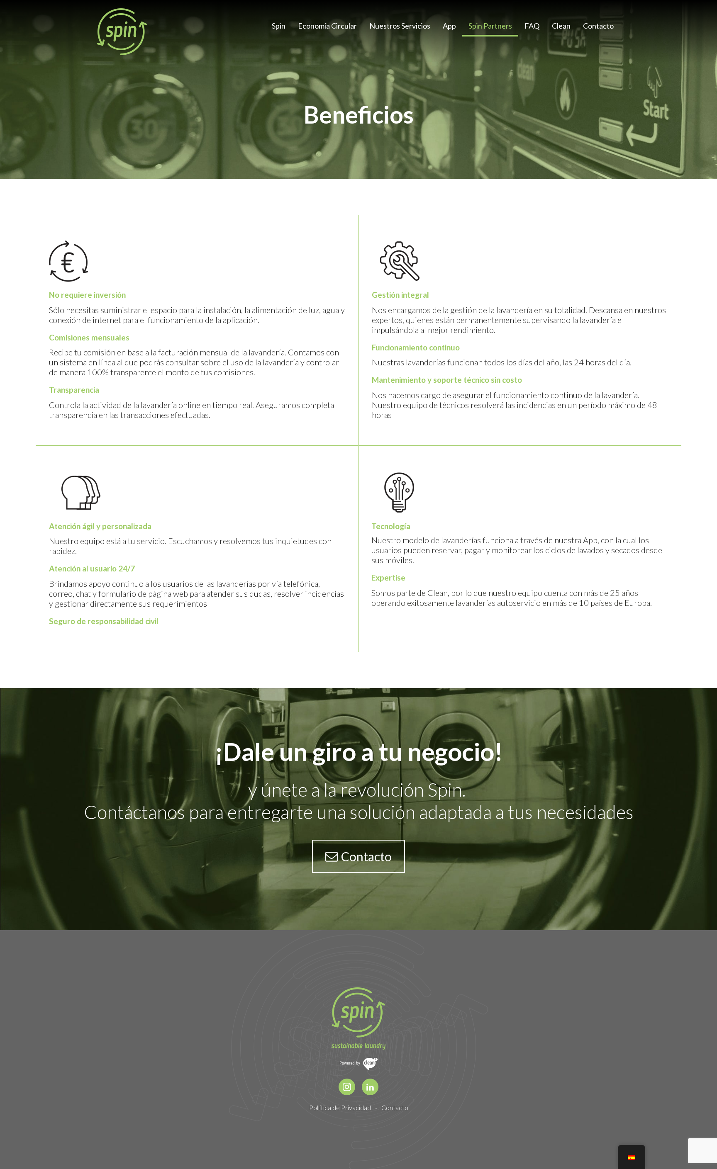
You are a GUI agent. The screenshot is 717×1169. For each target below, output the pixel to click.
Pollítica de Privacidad (340, 1107)
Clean (561, 26)
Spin (278, 26)
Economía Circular (327, 26)
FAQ (531, 26)
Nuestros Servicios (399, 26)
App (449, 26)
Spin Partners (490, 26)
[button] (358, 856)
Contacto (598, 26)
